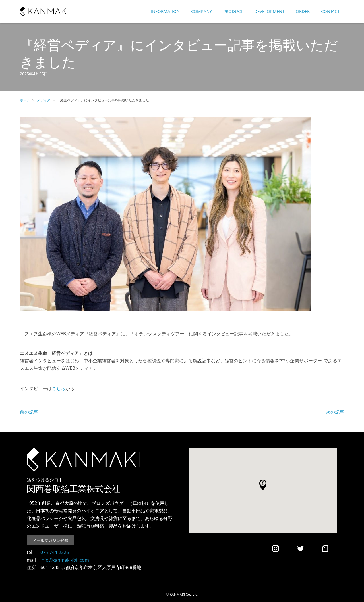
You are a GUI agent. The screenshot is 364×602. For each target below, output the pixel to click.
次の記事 (335, 412)
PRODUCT (233, 11)
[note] (325, 550)
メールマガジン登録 (50, 540)
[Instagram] (276, 550)
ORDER (303, 11)
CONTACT (330, 11)
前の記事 (29, 412)
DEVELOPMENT (269, 11)
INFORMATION (165, 11)
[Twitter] (301, 550)
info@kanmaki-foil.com (64, 560)
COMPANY (201, 11)
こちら (58, 388)
